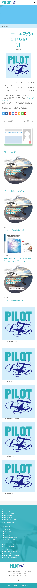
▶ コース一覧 (6, 511)
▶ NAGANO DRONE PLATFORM (10, 555)
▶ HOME (5, 509)
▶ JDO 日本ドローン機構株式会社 (11, 551)
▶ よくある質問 (7, 531)
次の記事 (26, 121)
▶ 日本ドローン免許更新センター (10, 557)
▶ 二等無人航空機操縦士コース (10, 513)
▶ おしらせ (6, 535)
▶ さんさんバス (6, 553)
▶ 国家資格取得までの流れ (12, 418)
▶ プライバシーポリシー (8, 544)
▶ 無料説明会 (7, 527)
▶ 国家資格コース (10, 456)
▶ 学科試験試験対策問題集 (10, 537)
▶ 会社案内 (6, 529)
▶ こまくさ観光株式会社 (8, 547)
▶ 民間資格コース (10, 493)
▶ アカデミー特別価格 (9, 540)
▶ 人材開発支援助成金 (8, 522)
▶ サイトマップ (7, 533)
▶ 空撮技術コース (7, 517)
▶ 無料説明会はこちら (11, 341)
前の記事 (10, 121)
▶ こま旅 (5, 549)
